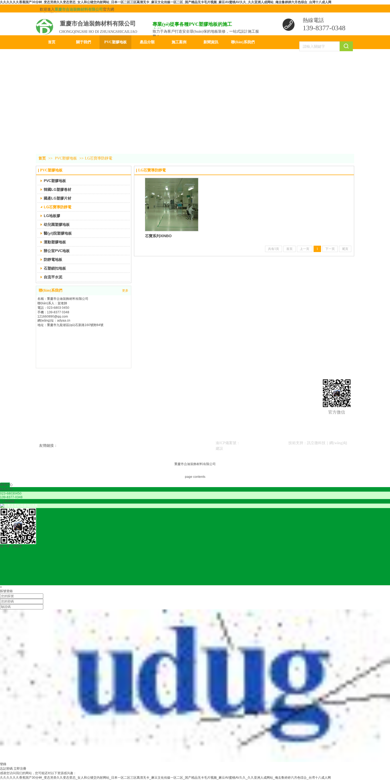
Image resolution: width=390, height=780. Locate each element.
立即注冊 (20, 768)
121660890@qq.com (52, 316)
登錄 (3, 764)
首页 (42, 158)
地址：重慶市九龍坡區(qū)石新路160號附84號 (70, 325)
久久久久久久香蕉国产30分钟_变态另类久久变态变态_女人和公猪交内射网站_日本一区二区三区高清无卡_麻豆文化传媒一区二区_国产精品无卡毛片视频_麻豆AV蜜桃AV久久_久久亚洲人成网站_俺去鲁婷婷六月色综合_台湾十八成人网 (165, 2)
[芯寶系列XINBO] (171, 204)
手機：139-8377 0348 (53, 312)
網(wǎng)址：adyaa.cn (53, 320)
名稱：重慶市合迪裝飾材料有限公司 (62, 299)
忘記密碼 (6, 768)
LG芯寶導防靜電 (98, 158)
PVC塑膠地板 (66, 158)
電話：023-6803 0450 (53, 308)
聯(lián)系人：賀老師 (52, 303)
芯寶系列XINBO (158, 236)
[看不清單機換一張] (195, 761)
